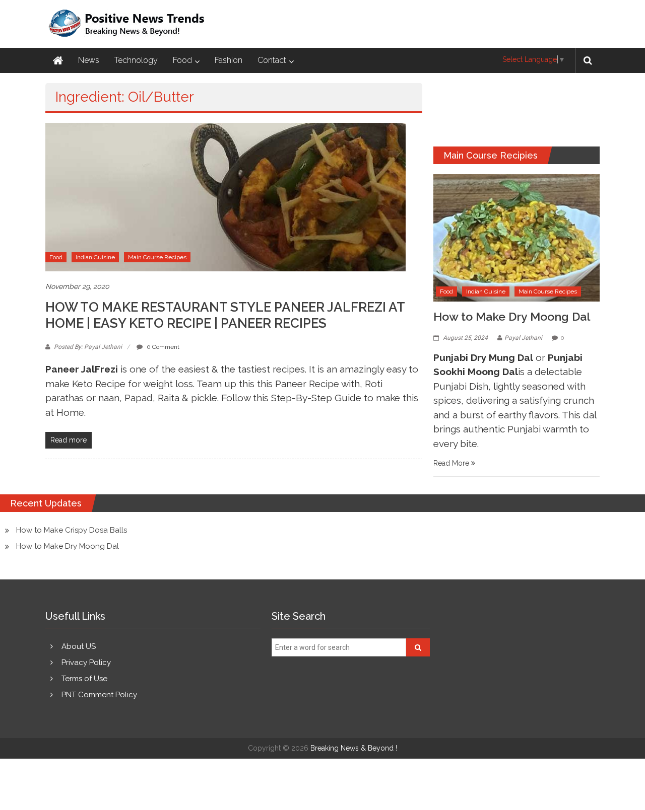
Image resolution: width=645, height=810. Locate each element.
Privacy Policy (86, 662)
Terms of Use (84, 678)
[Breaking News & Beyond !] (58, 60)
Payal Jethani (523, 337)
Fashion (228, 60)
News (88, 60)
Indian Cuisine (95, 257)
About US (78, 646)
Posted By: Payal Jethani (88, 346)
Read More (452, 463)
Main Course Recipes (157, 257)
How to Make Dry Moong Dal (511, 316)
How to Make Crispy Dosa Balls (71, 530)
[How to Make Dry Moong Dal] (516, 237)
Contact (271, 60)
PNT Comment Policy (99, 694)
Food (182, 60)
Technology (136, 60)
